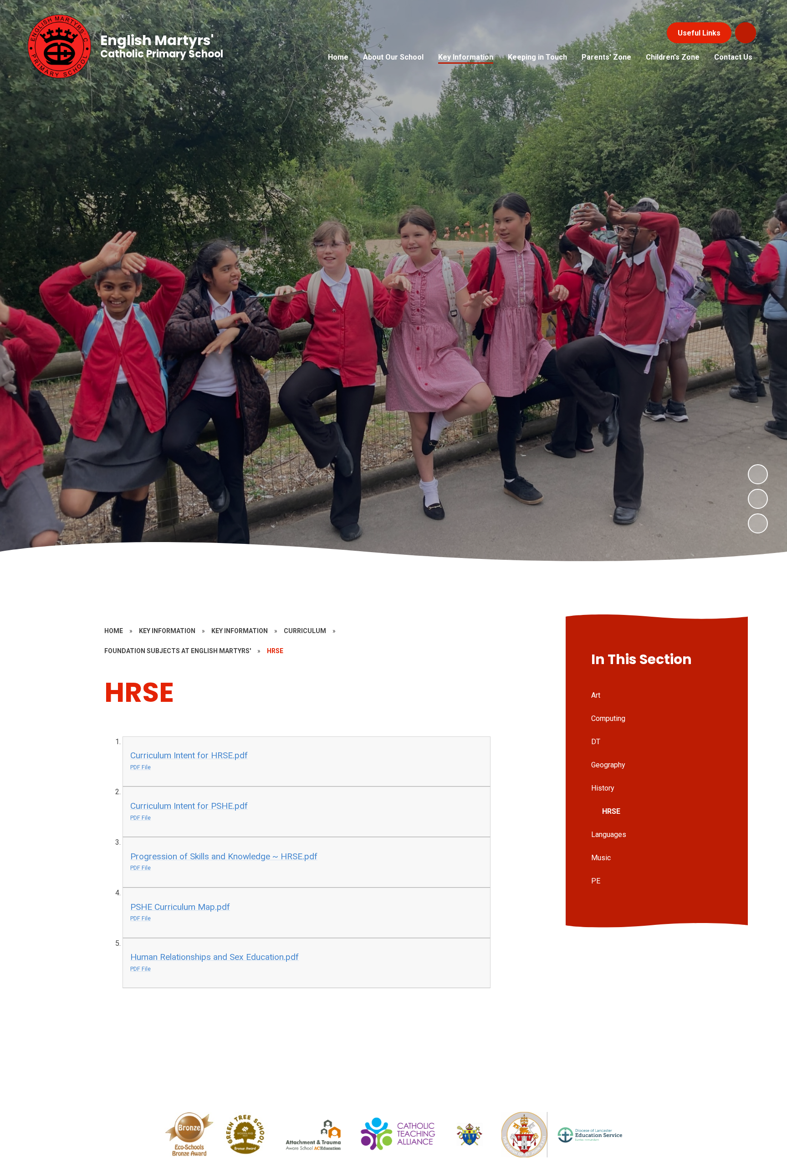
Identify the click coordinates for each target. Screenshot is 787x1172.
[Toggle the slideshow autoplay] (758, 523)
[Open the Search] (745, 32)
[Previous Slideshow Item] (758, 499)
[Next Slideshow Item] (758, 474)
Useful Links (699, 33)
